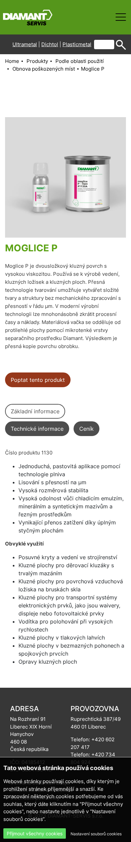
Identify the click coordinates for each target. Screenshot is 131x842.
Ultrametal (24, 44)
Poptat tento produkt (38, 379)
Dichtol (49, 44)
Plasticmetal (76, 44)
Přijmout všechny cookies (34, 833)
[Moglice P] (65, 177)
